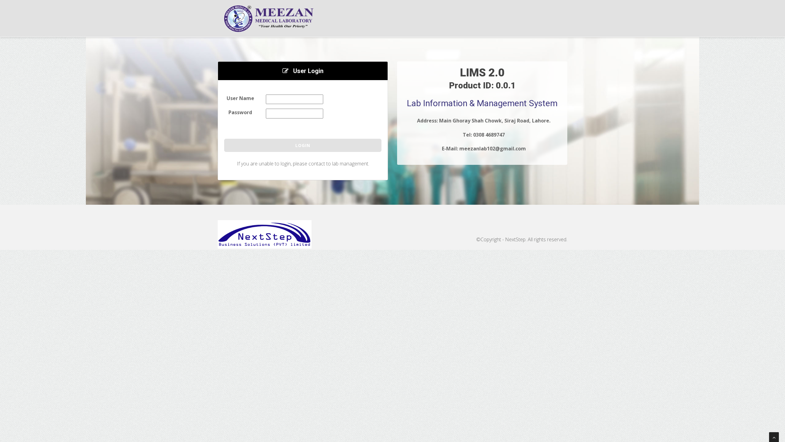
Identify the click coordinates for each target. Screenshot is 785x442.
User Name (240, 98)
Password (240, 112)
